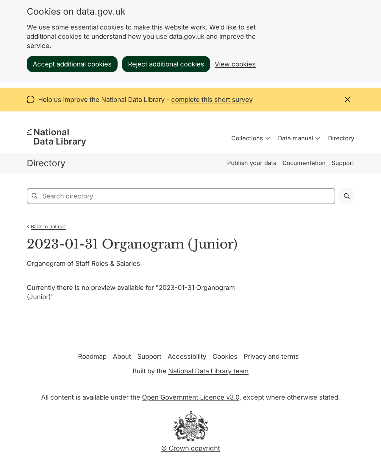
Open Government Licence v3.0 (190, 397)
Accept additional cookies (72, 64)
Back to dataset (48, 226)
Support (343, 163)
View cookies (235, 64)
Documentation (304, 163)
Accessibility (187, 356)
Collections (247, 138)
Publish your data (252, 163)
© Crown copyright (190, 448)
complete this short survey (212, 99)
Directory (341, 138)
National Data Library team (208, 371)
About (122, 356)
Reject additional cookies (166, 64)
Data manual (295, 138)
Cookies (225, 356)
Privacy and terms (271, 356)
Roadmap (92, 356)
